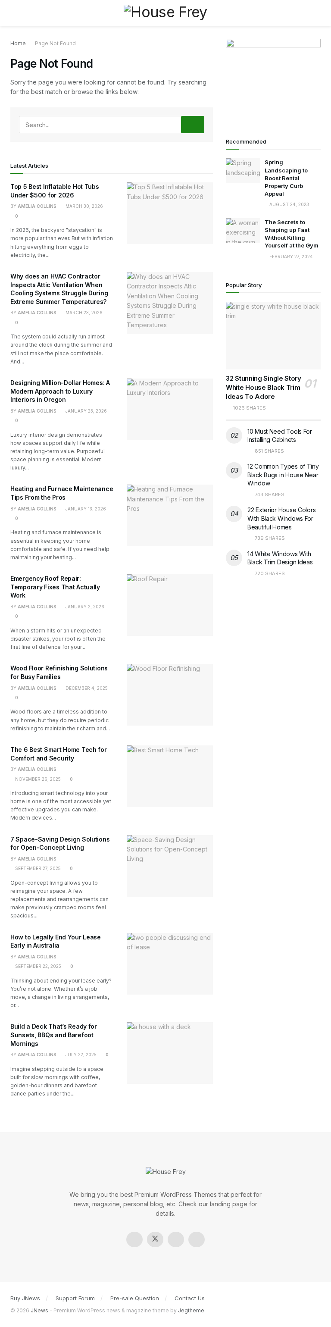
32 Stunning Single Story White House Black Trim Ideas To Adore (263, 387)
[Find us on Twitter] (155, 1239)
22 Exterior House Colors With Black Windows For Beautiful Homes (281, 518)
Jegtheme (191, 1310)
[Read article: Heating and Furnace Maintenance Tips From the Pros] (170, 515)
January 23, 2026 (85, 410)
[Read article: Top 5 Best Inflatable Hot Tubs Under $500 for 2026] (170, 213)
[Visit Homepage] (165, 13)
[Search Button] (317, 13)
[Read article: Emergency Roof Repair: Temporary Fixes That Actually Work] (170, 605)
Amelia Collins (37, 206)
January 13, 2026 (85, 508)
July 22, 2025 (80, 1054)
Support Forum (75, 1298)
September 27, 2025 (37, 868)
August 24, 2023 (288, 204)
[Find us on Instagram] (176, 1239)
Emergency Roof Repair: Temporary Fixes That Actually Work (55, 587)
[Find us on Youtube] (196, 1239)
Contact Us (190, 1298)
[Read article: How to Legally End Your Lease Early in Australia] (170, 964)
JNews (39, 1310)
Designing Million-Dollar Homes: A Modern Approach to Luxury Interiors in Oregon (60, 391)
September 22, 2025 (37, 966)
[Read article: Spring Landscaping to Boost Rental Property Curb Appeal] (243, 170)
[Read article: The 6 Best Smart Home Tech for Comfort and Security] (170, 776)
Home (18, 43)
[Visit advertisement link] (273, 78)
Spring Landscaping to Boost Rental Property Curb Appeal (286, 178)
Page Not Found (55, 43)
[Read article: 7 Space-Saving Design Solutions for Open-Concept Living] (170, 866)
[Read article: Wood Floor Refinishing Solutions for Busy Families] (170, 695)
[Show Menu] (14, 13)
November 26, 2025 (37, 779)
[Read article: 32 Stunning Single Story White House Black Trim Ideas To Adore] (273, 335)
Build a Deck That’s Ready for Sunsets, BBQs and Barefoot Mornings (53, 1035)
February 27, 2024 (290, 256)
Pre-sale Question (134, 1298)
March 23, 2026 (83, 312)
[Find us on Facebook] (134, 1239)
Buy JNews (25, 1298)
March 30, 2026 (83, 206)
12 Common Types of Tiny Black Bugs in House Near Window (283, 475)
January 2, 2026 (84, 606)
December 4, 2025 (86, 688)
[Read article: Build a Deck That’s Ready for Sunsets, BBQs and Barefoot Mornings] (170, 1053)
